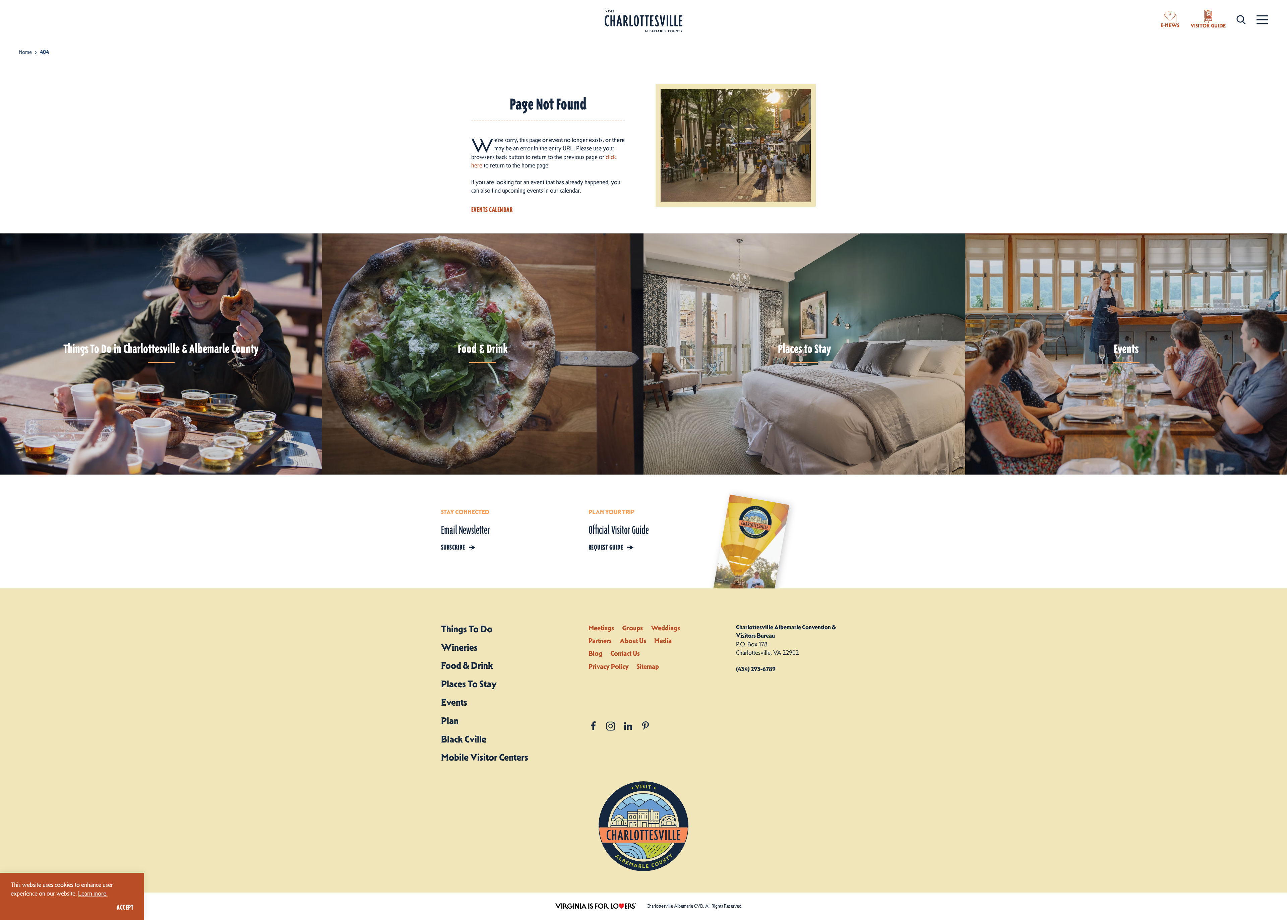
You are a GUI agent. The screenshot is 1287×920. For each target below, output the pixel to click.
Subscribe (453, 547)
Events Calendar (491, 210)
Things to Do (466, 629)
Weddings (665, 628)
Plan (449, 720)
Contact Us (625, 653)
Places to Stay (469, 684)
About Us (633, 641)
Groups (632, 628)
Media (663, 641)
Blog (595, 653)
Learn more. (93, 893)
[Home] (643, 21)
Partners (600, 641)
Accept (125, 907)
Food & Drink (467, 665)
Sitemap (648, 666)
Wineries (459, 647)
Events (454, 702)
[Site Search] (1241, 19)
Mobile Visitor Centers (484, 757)
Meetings (601, 628)
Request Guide (606, 547)
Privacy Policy (609, 666)
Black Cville (463, 739)
